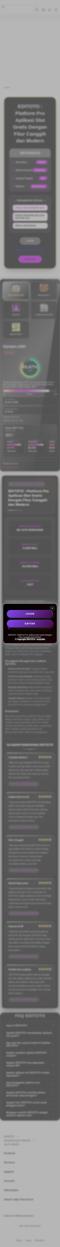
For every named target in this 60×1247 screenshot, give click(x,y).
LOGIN (30, 613)
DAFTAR (30, 623)
